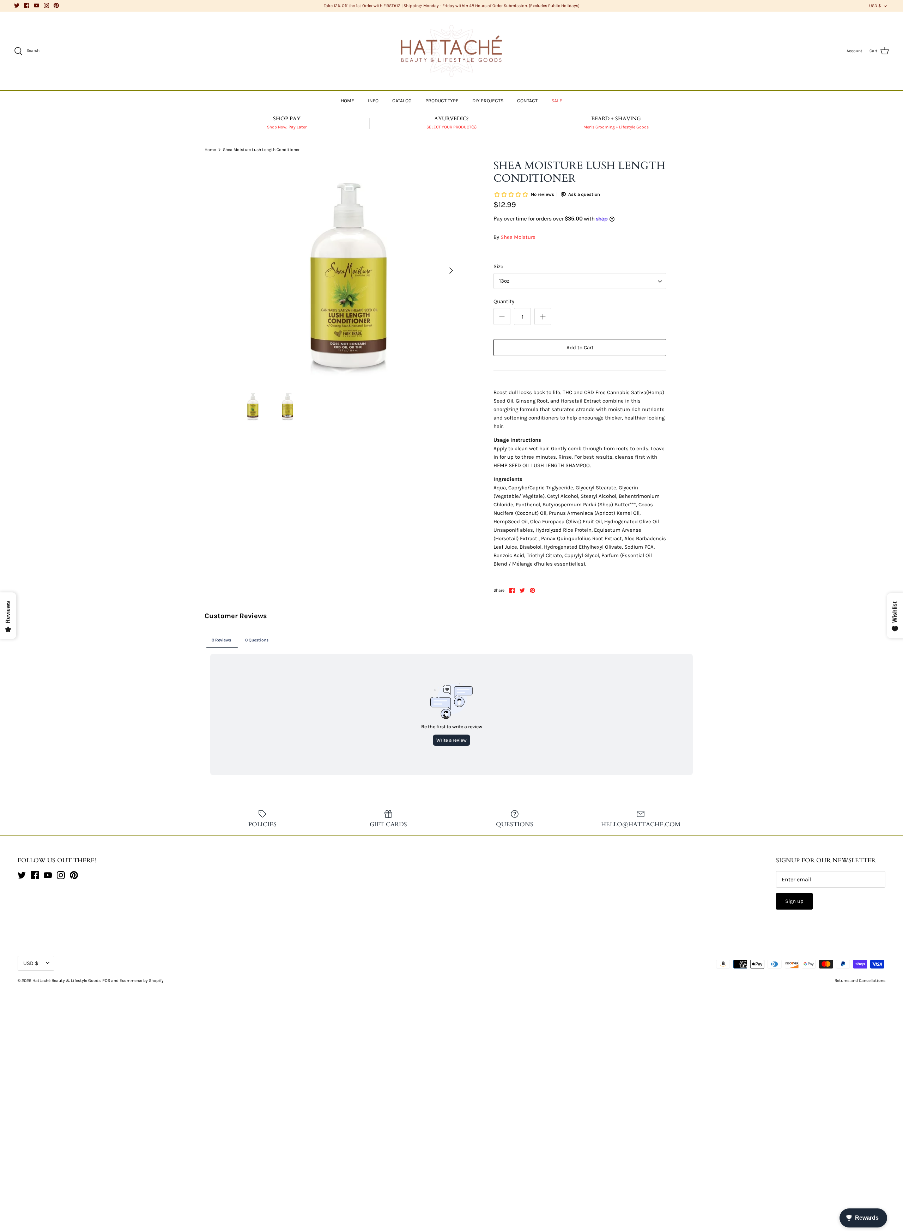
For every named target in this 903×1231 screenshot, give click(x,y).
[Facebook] (26, 5)
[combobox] (579, 281)
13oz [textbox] (504, 281)
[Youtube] (36, 5)
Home (210, 149)
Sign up (794, 901)
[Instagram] (46, 5)
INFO (373, 101)
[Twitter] (16, 5)
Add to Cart (580, 347)
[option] (348, 270)
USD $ (875, 5)
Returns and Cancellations (860, 980)
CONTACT (527, 101)
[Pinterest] (56, 5)
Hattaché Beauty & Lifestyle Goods (66, 980)
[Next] (451, 270)
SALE (556, 101)
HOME (347, 101)
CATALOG (402, 101)
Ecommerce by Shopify (142, 980)
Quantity (503, 301)
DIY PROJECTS (487, 101)
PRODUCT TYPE (442, 101)
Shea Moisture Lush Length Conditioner (261, 149)
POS (106, 980)
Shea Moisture (518, 237)
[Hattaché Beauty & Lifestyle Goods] (451, 51)
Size (498, 266)
